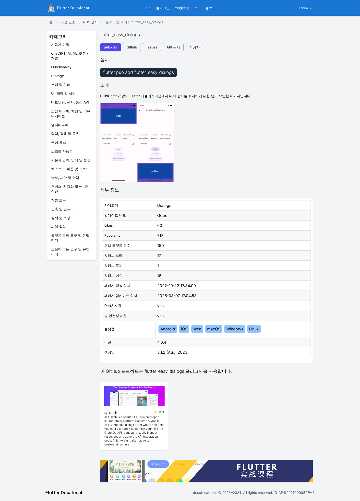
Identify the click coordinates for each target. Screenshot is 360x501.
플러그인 (163, 8)
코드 (197, 8)
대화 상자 (90, 22)
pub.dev (110, 47)
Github (132, 47)
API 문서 (173, 47)
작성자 (194, 47)
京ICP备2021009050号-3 (294, 492)
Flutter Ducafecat (64, 492)
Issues (151, 47)
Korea (304, 8)
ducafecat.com (205, 492)
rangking (182, 8)
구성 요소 (67, 22)
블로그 (210, 8)
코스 (147, 8)
